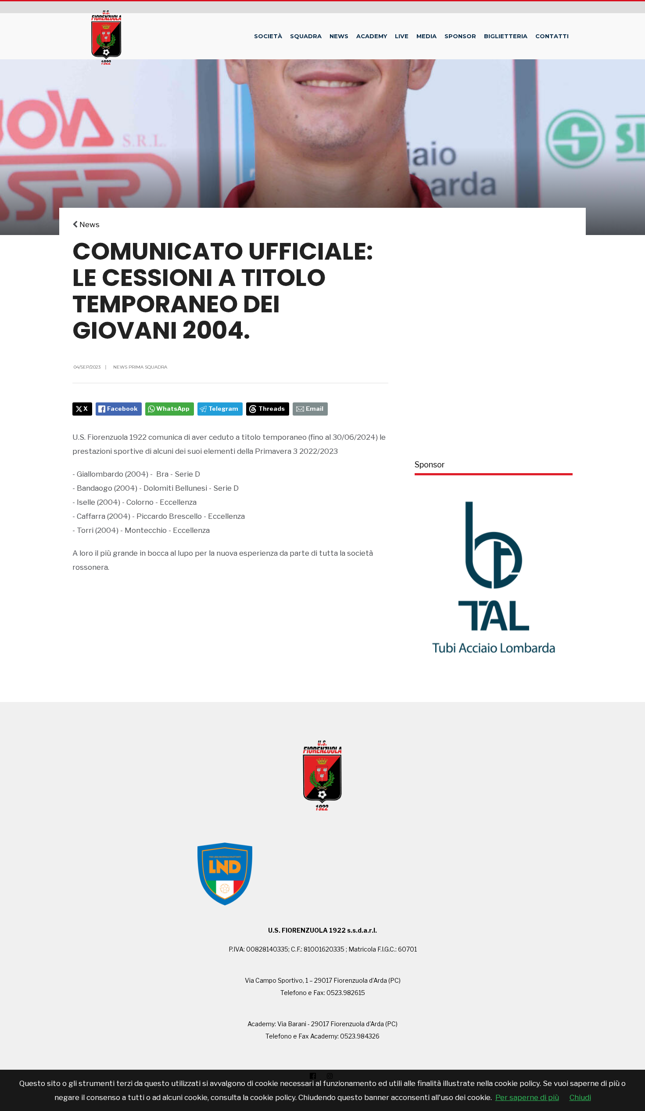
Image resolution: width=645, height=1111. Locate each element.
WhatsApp (173, 408)
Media (426, 36)
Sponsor (460, 36)
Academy (371, 36)
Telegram (223, 408)
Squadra (306, 36)
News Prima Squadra (140, 367)
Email (314, 408)
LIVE (401, 36)
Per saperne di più (527, 1097)
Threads (271, 408)
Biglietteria (505, 36)
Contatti (552, 36)
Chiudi (580, 1097)
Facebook (122, 408)
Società (268, 36)
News (339, 36)
